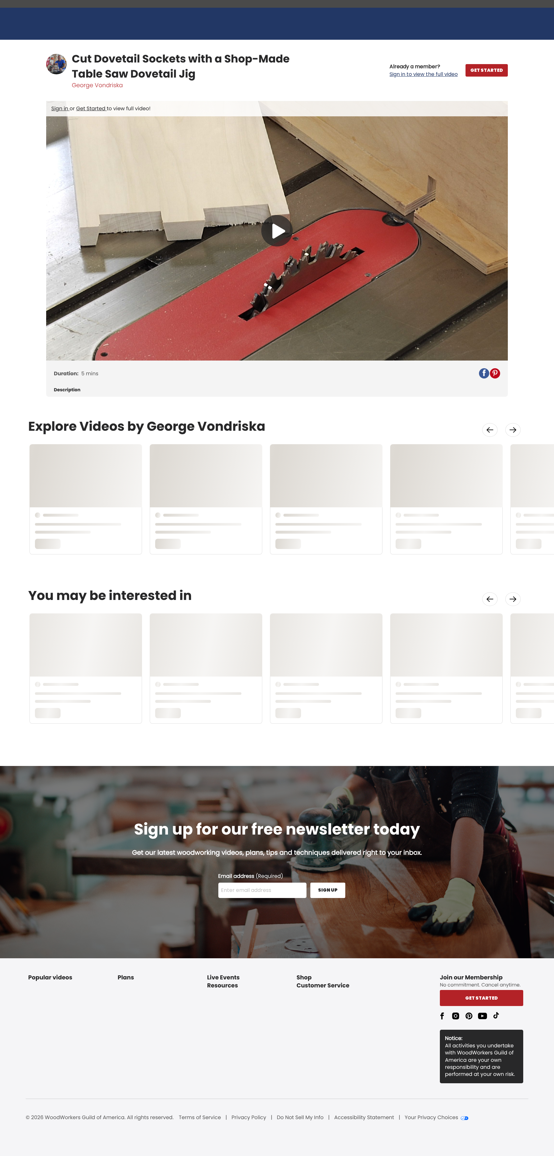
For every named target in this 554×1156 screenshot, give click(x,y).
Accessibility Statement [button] (364, 1117)
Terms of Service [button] (200, 1117)
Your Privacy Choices (431, 1117)
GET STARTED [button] (486, 70)
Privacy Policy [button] (248, 1117)
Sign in (60, 108)
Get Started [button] (481, 998)
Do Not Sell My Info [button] (300, 1117)
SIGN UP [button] (328, 890)
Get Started (91, 108)
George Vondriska (97, 85)
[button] (424, 70)
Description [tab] (67, 390)
